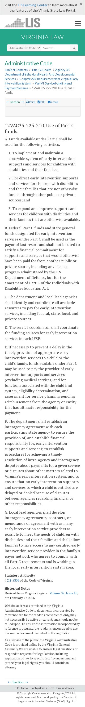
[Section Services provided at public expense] (22, 102)
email (54, 102)
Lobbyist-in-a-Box (42, 688)
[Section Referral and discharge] (7, 102)
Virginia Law (42, 36)
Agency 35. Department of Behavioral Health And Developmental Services (40, 74)
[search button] (74, 47)
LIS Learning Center (32, 5)
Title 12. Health (41, 70)
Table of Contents (16, 70)
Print (32, 102)
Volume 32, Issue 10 (63, 593)
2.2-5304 (13, 580)
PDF (43, 102)
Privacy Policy (65, 688)
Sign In (70, 701)
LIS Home (22, 688)
